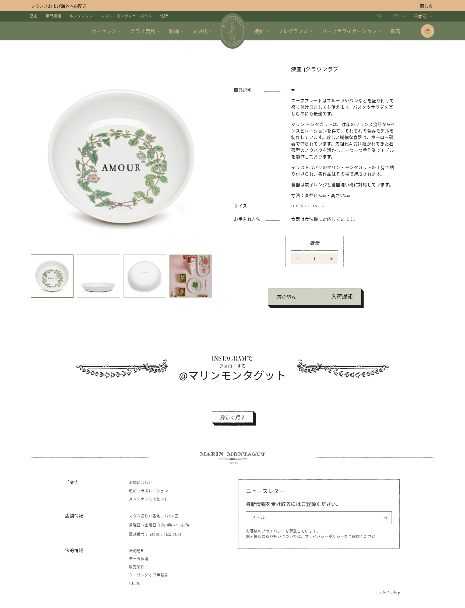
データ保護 (139, 559)
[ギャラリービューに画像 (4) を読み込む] (190, 276)
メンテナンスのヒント (148, 499)
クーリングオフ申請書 (148, 575)
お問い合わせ (141, 482)
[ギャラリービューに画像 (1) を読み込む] (52, 276)
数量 (315, 243)
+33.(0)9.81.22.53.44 (165, 534)
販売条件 (137, 567)
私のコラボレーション (148, 490)
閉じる (426, 6)
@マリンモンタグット (232, 375)
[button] (374, 16)
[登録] (386, 517)
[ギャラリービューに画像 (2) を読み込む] (98, 276)
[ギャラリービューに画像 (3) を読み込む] (144, 276)
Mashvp (394, 592)
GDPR (134, 583)
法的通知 (137, 550)
